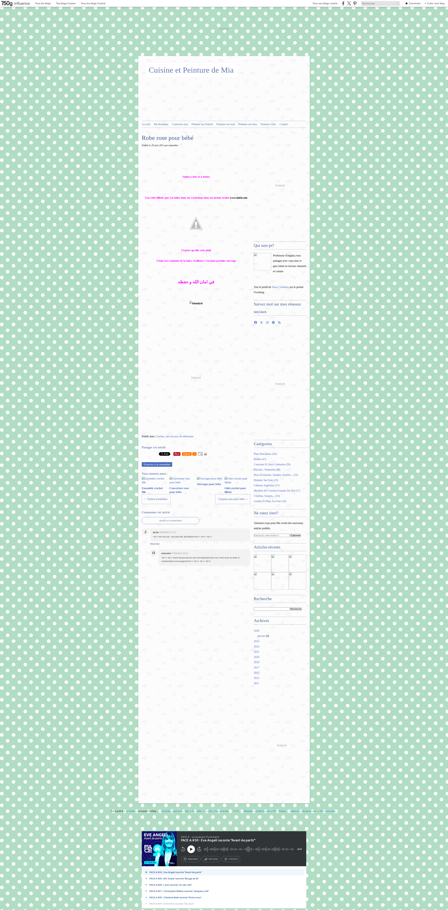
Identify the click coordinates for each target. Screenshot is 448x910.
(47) (260, 459)
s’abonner (193, 859)
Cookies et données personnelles (302, 811)
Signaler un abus (222, 811)
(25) (276, 474)
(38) (267, 469)
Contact (283, 124)
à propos (233, 859)
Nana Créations (280, 287)
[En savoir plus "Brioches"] (280, 563)
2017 (256, 667)
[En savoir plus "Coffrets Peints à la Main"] (297, 581)
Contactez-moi (180, 124)
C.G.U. (236, 811)
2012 (256, 677)
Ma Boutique (161, 124)
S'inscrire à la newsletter (157, 464)
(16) (267, 495)
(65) (265, 453)
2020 (256, 656)
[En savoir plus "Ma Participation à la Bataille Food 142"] (280, 581)
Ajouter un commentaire (170, 520)
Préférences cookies (328, 811)
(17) (266, 485)
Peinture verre (268, 124)
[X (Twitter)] (349, 3)
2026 (256, 630)
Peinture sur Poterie (202, 124)
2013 (256, 672)
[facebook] (343, 3)
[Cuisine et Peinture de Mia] (262, 261)
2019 (256, 662)
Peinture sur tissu (247, 124)
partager (213, 859)
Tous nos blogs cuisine (325, 3)
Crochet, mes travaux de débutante (174, 436)
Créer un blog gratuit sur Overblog (174, 811)
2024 (256, 646)
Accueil (146, 124)
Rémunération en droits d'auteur (256, 811)
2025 (256, 641)
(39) (272, 464)
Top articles (197, 811)
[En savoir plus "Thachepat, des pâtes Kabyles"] (262, 563)
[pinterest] (355, 3)
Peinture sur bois (225, 124)
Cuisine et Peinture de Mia (191, 70)
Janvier (261, 635)
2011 (256, 683)
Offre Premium (279, 811)
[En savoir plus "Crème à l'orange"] (297, 563)
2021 (256, 651)
